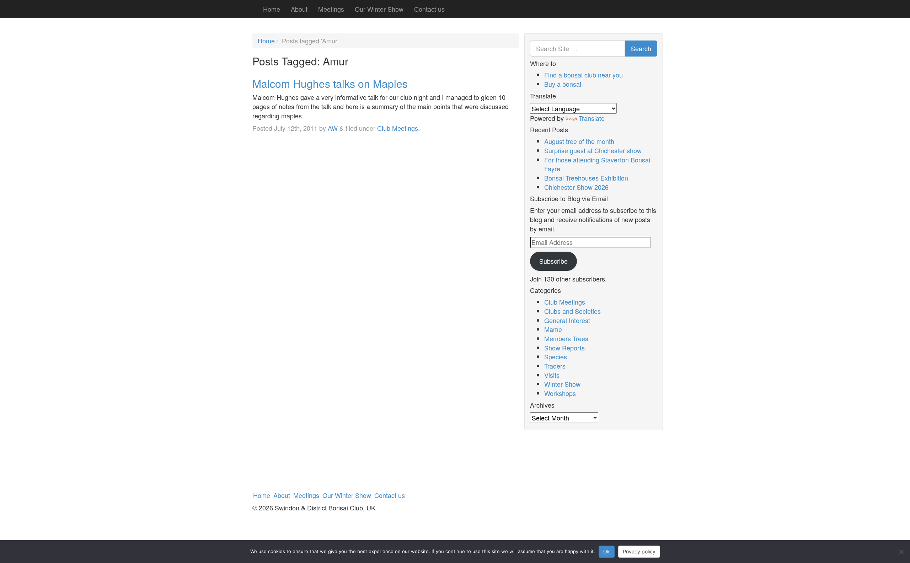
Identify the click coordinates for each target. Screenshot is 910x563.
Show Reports (564, 347)
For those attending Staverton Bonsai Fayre (597, 164)
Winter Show (562, 383)
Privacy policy (639, 551)
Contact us (429, 9)
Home (271, 9)
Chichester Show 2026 (576, 187)
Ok (606, 551)
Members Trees (566, 338)
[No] (901, 551)
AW (333, 128)
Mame (553, 329)
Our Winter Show (379, 9)
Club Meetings (397, 128)
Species (555, 356)
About (299, 9)
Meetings (331, 9)
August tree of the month (579, 141)
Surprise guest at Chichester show (593, 150)
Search (641, 48)
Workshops (560, 393)
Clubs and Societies (572, 311)
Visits (552, 375)
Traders (555, 365)
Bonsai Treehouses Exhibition (586, 177)
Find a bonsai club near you (583, 74)
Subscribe (553, 261)
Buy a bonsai (562, 84)
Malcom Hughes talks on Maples (330, 83)
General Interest (567, 320)
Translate (592, 118)
